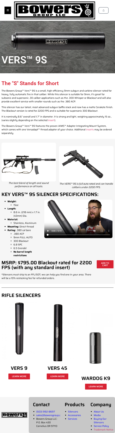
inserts (90, 129)
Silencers (73, 412)
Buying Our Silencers (100, 420)
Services (72, 419)
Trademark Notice (103, 430)
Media (97, 415)
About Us (99, 412)
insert (51, 120)
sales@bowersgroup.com (50, 415)
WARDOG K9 (95, 378)
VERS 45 (57, 368)
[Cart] (104, 10)
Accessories (74, 415)
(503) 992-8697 (45, 412)
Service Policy (101, 426)
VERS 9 (19, 368)
